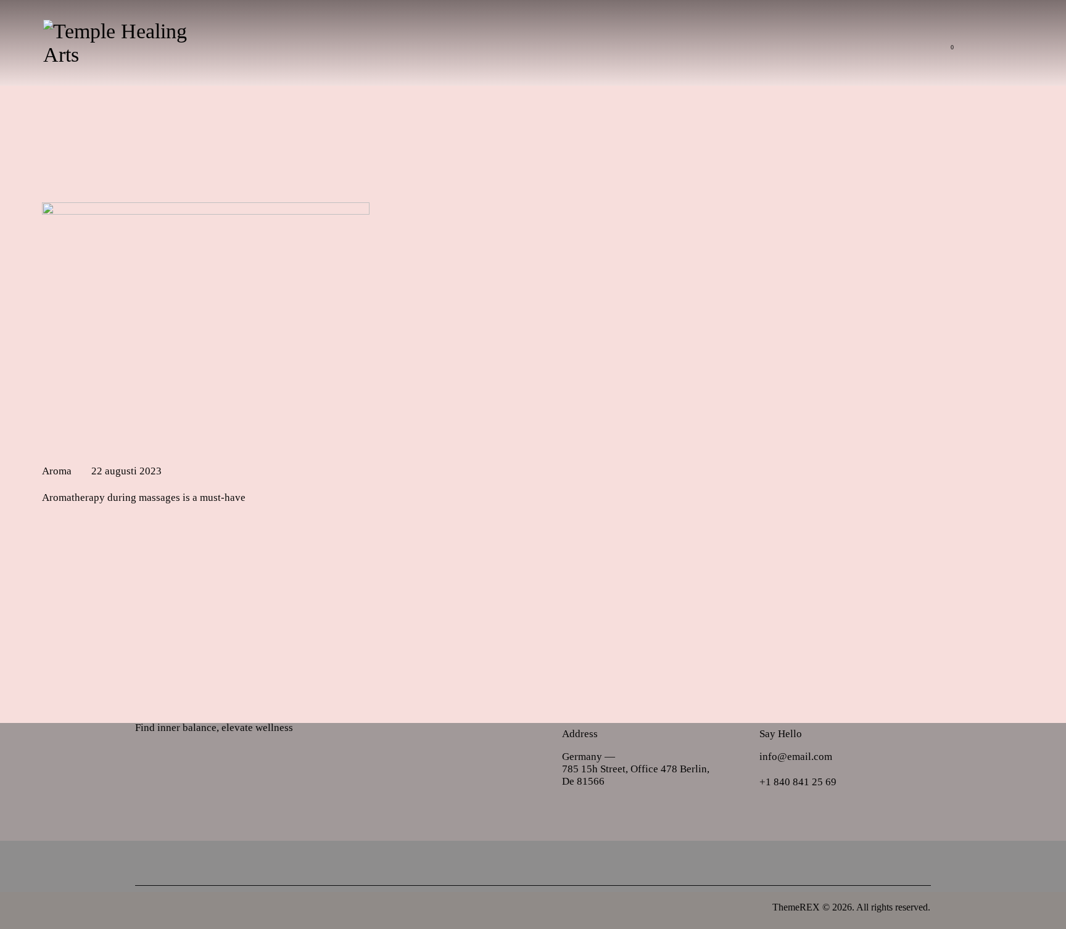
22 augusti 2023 (126, 471)
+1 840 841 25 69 (798, 782)
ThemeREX (796, 907)
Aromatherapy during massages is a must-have (144, 497)
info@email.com (795, 756)
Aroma (57, 471)
